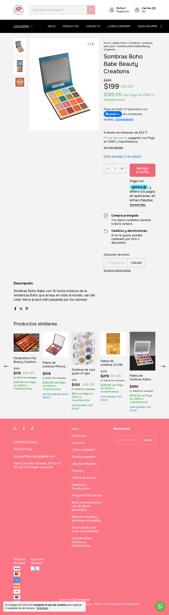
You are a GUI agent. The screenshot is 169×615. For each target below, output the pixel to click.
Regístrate (123, 11)
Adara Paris (120, 43)
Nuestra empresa (150, 26)
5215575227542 (25, 442)
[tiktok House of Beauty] (32, 429)
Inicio (51, 26)
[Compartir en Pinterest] (26, 309)
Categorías (21, 26)
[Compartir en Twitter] (21, 309)
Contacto (93, 26)
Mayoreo (78, 471)
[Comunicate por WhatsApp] (160, 606)
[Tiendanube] (75, 600)
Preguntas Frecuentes (87, 495)
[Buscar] (91, 9)
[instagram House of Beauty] (15, 429)
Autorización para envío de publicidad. (85, 529)
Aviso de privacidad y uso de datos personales (86, 506)
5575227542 (23, 449)
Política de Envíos (84, 478)
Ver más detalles (113, 147)
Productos (71, 26)
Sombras (134, 43)
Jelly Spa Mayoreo (84, 464)
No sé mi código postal (117, 270)
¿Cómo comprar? (119, 26)
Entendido (42, 608)
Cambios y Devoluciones (81, 486)
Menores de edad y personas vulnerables (86, 518)
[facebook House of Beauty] (23, 429)
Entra (120, 8)
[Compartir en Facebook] (16, 309)
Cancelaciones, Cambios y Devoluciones (82, 541)
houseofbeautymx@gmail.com (34, 456)
